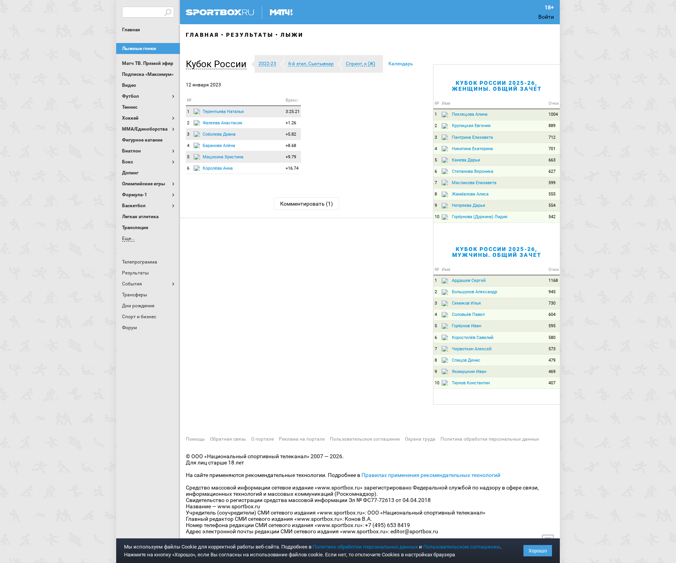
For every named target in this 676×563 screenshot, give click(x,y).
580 (552, 337)
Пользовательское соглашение (365, 439)
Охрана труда (420, 439)
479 (552, 360)
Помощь (195, 439)
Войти (546, 17)
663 (552, 160)
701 (552, 148)
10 (437, 216)
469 (552, 371)
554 (552, 205)
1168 (553, 280)
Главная (131, 29)
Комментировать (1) (306, 204)
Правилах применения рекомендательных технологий (430, 475)
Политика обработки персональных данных (489, 439)
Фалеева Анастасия (222, 123)
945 (552, 291)
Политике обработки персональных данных (365, 547)
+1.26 (291, 123)
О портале (262, 439)
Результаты (249, 35)
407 (552, 382)
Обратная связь (228, 439)
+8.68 (291, 145)
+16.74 (292, 168)
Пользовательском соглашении (461, 547)
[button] (218, 64)
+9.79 (291, 157)
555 (552, 194)
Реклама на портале (302, 439)
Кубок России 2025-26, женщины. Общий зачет (497, 86)
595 (552, 325)
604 (552, 314)
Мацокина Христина (223, 157)
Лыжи (292, 35)
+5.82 (291, 134)
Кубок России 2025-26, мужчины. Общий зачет (496, 252)
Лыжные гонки (139, 48)
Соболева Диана (219, 134)
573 (552, 348)
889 (552, 125)
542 (552, 216)
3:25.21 (293, 111)
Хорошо (538, 551)
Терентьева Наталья (223, 111)
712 (552, 137)
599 (552, 182)
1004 (553, 114)
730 (552, 303)
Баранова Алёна (219, 145)
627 (552, 171)
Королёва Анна (218, 168)
